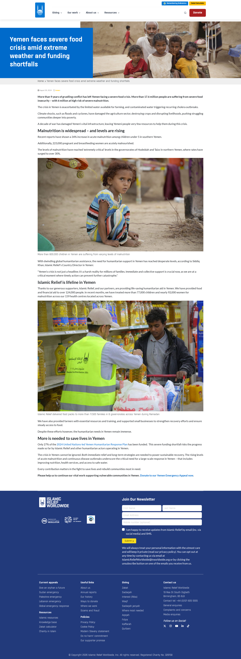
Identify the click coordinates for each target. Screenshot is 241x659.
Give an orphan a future (52, 588)
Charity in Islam (47, 631)
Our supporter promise (93, 640)
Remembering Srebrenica (176, 3)
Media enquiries (171, 614)
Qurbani (126, 629)
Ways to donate (89, 601)
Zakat (125, 588)
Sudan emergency (49, 592)
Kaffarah (126, 624)
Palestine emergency (50, 597)
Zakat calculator (48, 627)
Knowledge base (48, 622)
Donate (197, 12)
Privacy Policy (88, 622)
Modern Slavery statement (95, 631)
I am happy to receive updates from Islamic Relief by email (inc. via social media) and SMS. (163, 531)
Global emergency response (54, 606)
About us (85, 588)
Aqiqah (125, 615)
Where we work (89, 606)
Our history (87, 597)
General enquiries (172, 605)
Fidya (125, 620)
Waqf (125, 601)
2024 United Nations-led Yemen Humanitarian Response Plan (92, 444)
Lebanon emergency (50, 601)
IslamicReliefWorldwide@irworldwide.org (146, 559)
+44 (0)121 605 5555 (187, 601)
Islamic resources (48, 618)
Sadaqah (127, 592)
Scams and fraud (90, 610)
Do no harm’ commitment (94, 636)
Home (41, 81)
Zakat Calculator (197, 3)
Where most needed (133, 610)
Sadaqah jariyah (131, 606)
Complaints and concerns (177, 610)
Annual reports (89, 592)
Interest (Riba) (129, 597)
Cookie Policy (87, 627)
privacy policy (167, 551)
